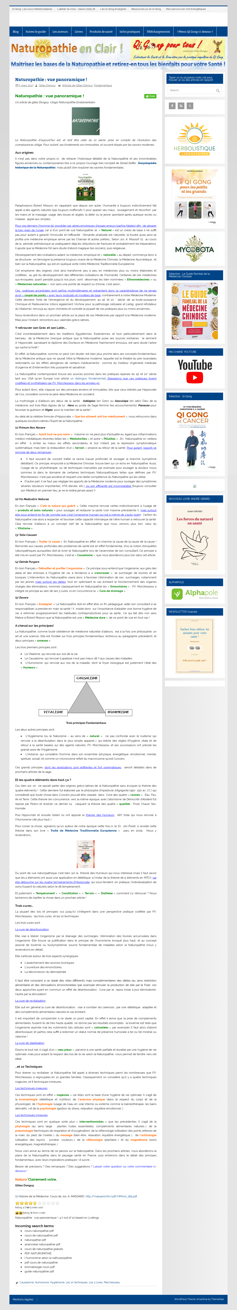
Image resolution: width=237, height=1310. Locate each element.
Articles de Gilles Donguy (77, 85)
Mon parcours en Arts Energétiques (186, 9)
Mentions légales (23, 1299)
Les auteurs (60, 31)
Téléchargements (158, 31)
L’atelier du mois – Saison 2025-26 (76, 9)
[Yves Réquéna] (195, 471)
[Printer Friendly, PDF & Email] (150, 96)
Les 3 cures (96, 1282)
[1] (16, 1196)
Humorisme (42, 1282)
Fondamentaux (103, 85)
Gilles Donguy (47, 85)
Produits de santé (101, 31)
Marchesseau (112, 1282)
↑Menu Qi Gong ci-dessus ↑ (195, 31)
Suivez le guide (36, 31)
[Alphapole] (195, 598)
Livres (79, 31)
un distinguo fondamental (87, 378)
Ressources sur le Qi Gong (146, 9)
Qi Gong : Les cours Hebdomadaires (32, 9)
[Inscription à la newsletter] (194, 673)
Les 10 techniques (77, 1282)
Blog (16, 31)
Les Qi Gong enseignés (113, 9)
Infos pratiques (130, 31)
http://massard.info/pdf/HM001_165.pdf (111, 1196)
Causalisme (27, 1282)
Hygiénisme (57, 1282)
